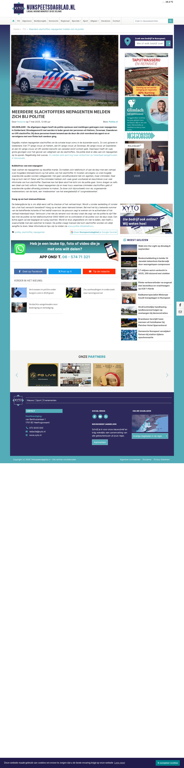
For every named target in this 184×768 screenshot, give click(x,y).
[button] (13, 375)
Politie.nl (113, 121)
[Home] (13, 21)
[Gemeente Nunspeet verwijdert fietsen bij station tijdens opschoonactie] (129, 335)
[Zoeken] (170, 21)
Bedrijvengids (40, 21)
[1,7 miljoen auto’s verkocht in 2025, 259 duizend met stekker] (129, 274)
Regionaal (65, 21)
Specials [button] (75, 21)
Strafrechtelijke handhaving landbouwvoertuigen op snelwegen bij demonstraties (153, 310)
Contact (116, 21)
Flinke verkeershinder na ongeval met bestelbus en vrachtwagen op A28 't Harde (155, 285)
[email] (180, 312)
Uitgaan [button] (93, 21)
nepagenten (39, 232)
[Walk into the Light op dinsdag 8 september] (129, 249)
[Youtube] (100, 416)
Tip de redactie (101, 271)
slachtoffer (27, 232)
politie (18, 232)
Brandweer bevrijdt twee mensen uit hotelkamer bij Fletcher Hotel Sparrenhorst (152, 322)
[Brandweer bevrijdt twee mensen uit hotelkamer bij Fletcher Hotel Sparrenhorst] (129, 322)
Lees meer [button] (119, 763)
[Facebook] (95, 416)
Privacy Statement (162, 459)
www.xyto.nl (35, 435)
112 (18, 21)
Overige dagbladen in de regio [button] (147, 436)
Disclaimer (147, 459)
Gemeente (53, 21)
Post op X (66, 271)
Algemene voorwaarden (130, 459)
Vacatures (105, 21)
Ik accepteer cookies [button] (168, 763)
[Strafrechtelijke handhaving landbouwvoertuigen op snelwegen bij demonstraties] (129, 310)
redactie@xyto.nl (37, 431)
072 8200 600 (36, 428)
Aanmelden (100, 442)
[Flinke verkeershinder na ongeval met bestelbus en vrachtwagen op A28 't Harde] (129, 286)
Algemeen (27, 21)
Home (16, 29)
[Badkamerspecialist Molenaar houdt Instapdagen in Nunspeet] (129, 298)
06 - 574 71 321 (76, 257)
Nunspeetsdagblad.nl (51, 7)
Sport (85, 21)
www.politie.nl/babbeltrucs (80, 226)
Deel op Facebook (33, 271)
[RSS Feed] (106, 416)
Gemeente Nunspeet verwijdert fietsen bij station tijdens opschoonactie (154, 334)
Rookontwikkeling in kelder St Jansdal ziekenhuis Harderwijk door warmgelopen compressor (154, 261)
